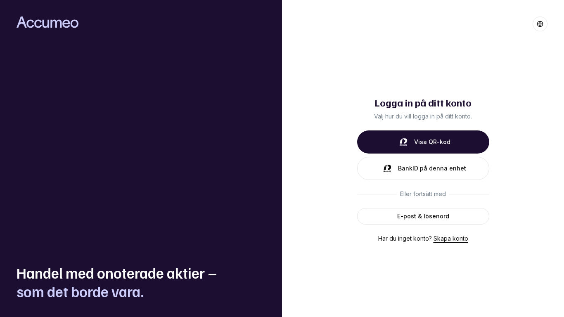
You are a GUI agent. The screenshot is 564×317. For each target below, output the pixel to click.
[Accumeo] (47, 22)
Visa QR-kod (432, 141)
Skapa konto (451, 238)
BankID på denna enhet (432, 168)
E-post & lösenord (423, 216)
